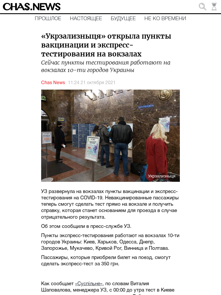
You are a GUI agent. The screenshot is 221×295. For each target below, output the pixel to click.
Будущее (123, 18)
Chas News (53, 83)
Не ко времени (165, 18)
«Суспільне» (88, 284)
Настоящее (86, 18)
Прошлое (48, 18)
